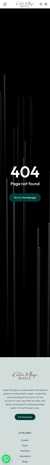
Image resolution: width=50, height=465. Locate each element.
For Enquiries (25, 416)
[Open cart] (45, 4)
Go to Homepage (25, 197)
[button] (6, 459)
